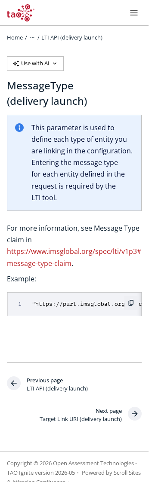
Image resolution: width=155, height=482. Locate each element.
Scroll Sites (127, 472)
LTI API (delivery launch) (71, 37)
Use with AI (35, 63)
